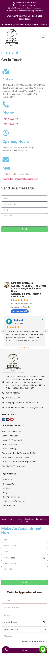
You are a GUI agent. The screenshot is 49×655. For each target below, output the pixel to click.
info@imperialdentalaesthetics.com (18, 174)
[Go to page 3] (26, 347)
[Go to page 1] (22, 347)
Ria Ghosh (18, 320)
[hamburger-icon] (43, 38)
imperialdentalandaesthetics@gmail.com (20, 179)
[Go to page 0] (20, 347)
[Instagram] (8, 419)
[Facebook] (3, 419)
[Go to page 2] (24, 347)
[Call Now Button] (6, 649)
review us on (19, 311)
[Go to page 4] (28, 347)
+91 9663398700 (10, 124)
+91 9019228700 (10, 119)
